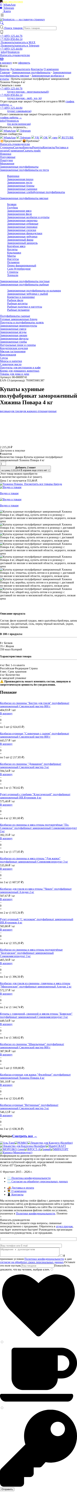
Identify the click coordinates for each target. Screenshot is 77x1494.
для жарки (28, 411)
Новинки (5, 153)
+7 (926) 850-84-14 (11, 39)
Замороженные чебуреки (22, 236)
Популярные (7, 157)
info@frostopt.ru (10, 52)
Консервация (8, 354)
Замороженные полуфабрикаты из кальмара (34, 290)
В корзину (6, 713)
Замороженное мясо (19, 210)
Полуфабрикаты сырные (15, 315)
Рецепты (37, 147)
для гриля (16, 411)
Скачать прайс (32, 150)
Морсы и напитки (11, 361)
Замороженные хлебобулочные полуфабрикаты (36, 192)
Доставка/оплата (20, 69)
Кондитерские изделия (14, 348)
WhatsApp (9, 4)
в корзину (6, 62)
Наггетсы (13, 259)
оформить (24, 62)
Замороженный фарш (20, 239)
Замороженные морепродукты (18, 325)
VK (36, 137)
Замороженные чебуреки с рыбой (27, 293)
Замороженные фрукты (14, 338)
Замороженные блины (20, 185)
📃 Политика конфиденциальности (29, 1178)
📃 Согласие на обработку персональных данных (37, 1181)
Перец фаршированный (21, 265)
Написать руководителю (15, 55)
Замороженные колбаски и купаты (28, 217)
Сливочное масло (10, 364)
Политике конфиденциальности (35, 1213)
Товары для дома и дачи (14, 373)
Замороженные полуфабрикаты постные (25, 281)
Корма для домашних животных (19, 370)
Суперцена (6, 147)
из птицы (40, 411)
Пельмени (13, 262)
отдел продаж (64, 1226)
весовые (5, 411)
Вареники (13, 176)
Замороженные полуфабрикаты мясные (24, 198)
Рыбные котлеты (17, 303)
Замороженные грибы (13, 341)
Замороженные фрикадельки (24, 233)
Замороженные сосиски (21, 230)
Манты (11, 255)
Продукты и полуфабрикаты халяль (22, 322)
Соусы (4, 357)
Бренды (4, 69)
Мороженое (7, 163)
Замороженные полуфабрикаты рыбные (24, 284)
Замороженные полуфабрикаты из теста (24, 169)
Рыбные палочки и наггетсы (24, 306)
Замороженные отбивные (22, 223)
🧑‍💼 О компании (17, 1191)
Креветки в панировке (21, 297)
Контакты (37, 69)
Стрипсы (12, 271)
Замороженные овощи (13, 335)
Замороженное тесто (19, 182)
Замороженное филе (19, 213)
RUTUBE (67, 137)
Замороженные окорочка (22, 220)
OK (45, 137)
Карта (6, 11)
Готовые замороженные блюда (18, 319)
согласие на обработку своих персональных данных (32, 1262)
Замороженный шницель (22, 242)
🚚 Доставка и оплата (20, 1187)
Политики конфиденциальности (44, 1258)
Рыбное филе (15, 300)
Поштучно (6, 160)
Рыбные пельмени (18, 309)
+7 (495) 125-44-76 (11, 35)
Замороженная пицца (20, 179)
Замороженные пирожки (22, 226)
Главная (5, 72)
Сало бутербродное (19, 268)
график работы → (11, 117)
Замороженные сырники (22, 188)
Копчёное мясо (16, 246)
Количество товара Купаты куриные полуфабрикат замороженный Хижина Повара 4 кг (31, 458)
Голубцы (12, 207)
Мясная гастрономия (12, 351)
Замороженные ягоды (13, 332)
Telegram (8, 7)
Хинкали (12, 275)
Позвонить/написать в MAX (17, 42)
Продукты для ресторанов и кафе (20, 367)
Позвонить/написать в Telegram (19, 45)
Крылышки (14, 252)
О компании (51, 69)
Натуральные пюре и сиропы (18, 344)
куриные (51, 411)
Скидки (18, 147)
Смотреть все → (24, 1136)
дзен (54, 137)
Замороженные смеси (13, 328)
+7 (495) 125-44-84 (11, 48)
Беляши (11, 204)
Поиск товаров (13, 28)
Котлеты (12, 249)
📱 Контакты (15, 1194)
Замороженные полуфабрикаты (31, 72)
